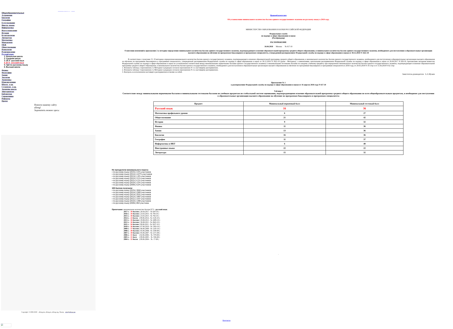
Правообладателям (278, 15)
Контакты (227, 320)
